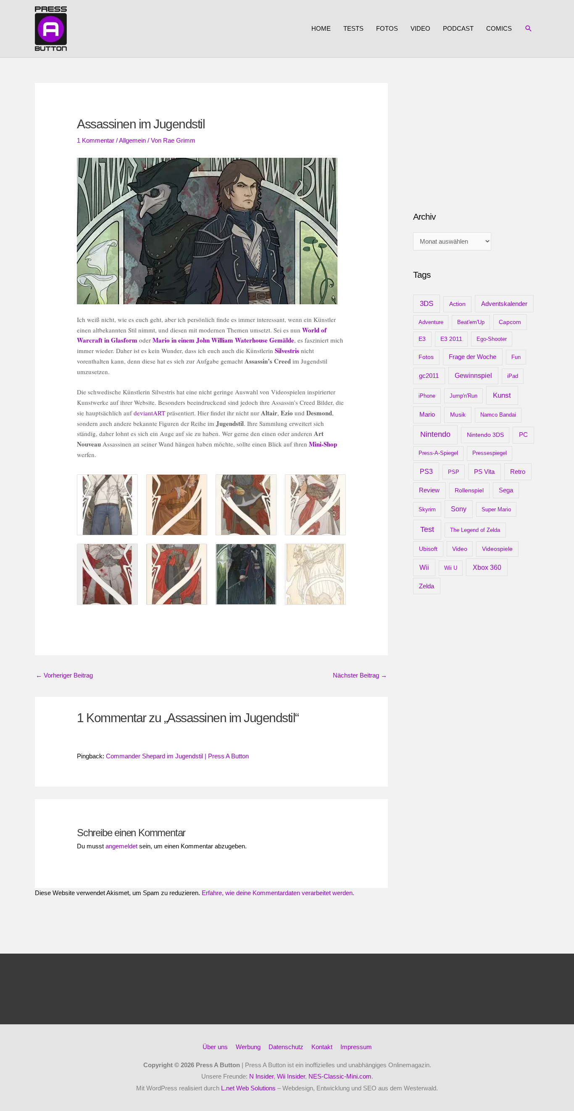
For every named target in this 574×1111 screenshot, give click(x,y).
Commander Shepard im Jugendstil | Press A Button (177, 756)
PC (523, 434)
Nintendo (435, 434)
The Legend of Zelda (475, 530)
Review (429, 490)
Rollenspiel (469, 490)
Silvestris (287, 350)
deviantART (149, 413)
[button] (528, 28)
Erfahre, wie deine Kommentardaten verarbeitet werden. (278, 892)
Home (321, 28)
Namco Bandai (498, 415)
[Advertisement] (476, 135)
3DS (426, 304)
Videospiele (497, 548)
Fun (516, 357)
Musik (458, 414)
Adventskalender (504, 303)
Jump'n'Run (463, 396)
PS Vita (484, 471)
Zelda (426, 586)
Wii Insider (291, 1076)
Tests (353, 28)
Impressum (356, 1046)
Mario (427, 414)
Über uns (215, 1046)
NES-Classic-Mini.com (339, 1076)
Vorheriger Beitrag (64, 675)
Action (457, 303)
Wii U (450, 568)
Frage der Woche (472, 356)
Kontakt (321, 1046)
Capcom (510, 322)
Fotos (387, 28)
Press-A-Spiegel (438, 453)
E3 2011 (451, 339)
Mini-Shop (323, 444)
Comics (499, 28)
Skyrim (427, 509)
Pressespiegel (489, 453)
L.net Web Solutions (248, 1088)
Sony (458, 509)
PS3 (426, 471)
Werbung (248, 1046)
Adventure (431, 322)
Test (427, 529)
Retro (517, 471)
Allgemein (132, 140)
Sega (506, 490)
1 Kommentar (95, 140)
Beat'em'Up (470, 322)
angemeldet (121, 846)
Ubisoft (428, 548)
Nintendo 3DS (485, 434)
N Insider (261, 1076)
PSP (453, 472)
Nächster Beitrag (360, 675)
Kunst (502, 395)
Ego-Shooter (492, 339)
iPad (512, 376)
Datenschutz (286, 1046)
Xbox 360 (487, 567)
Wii (424, 567)
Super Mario (496, 509)
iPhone (427, 396)
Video (420, 28)
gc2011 (429, 375)
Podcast (458, 28)
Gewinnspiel (473, 375)
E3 (422, 339)
